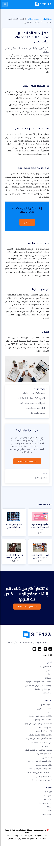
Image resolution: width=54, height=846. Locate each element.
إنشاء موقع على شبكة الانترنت (27, 461)
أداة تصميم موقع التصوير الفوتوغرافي (37, 723)
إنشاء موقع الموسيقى (43, 731)
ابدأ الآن (27, 222)
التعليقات (48, 678)
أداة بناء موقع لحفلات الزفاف (40, 735)
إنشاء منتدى (47, 757)
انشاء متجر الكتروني (44, 708)
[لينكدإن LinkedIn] (39, 648)
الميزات (49, 674)
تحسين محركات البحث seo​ (42, 780)
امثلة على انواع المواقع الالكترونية (39, 682)
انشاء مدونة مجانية (44, 753)
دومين (49, 712)
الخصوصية (35, 838)
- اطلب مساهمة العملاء (36, 408)
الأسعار (49, 670)
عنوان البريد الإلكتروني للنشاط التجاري (38, 750)
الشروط (43, 838)
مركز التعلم (47, 19)
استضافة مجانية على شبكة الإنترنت (39, 772)
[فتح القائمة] (5, 4)
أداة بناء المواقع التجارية (42, 720)
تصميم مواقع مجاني (44, 776)
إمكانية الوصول (13, 838)
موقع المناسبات (45, 727)
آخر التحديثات (47, 693)
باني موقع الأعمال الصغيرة (41, 742)
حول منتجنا (48, 792)
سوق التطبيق (43, 689)
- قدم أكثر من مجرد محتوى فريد (33, 403)
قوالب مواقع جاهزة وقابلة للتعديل (38, 685)
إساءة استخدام (25, 838)
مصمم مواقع (33, 19)
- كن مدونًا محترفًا (39, 413)
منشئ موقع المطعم (43, 765)
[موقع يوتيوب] (34, 648)
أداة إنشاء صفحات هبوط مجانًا (40, 716)
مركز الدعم (48, 795)
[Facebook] (50, 648)
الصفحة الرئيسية (46, 666)
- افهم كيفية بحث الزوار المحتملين (32, 398)
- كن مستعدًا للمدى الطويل (35, 393)
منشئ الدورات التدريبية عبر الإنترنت (39, 761)
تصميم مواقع (46, 704)
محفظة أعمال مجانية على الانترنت (39, 738)
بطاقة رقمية (47, 746)
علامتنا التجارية (46, 814)
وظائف (45, 803)
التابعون (49, 807)
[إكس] (45, 648)
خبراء (50, 810)
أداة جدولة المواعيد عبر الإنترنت (40, 769)
